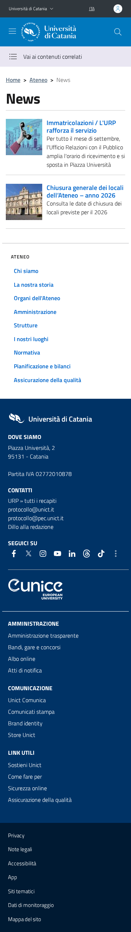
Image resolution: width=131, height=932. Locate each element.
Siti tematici (21, 891)
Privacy (16, 835)
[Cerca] (118, 32)
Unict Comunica (27, 700)
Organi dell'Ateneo (37, 298)
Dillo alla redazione (30, 526)
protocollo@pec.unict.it (36, 518)
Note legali (20, 849)
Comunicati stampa (31, 711)
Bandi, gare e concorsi (34, 647)
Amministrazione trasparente (43, 635)
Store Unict (21, 734)
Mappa (24, 919)
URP (13, 500)
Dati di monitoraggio (31, 905)
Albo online (21, 658)
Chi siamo (26, 270)
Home (13, 79)
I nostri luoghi (31, 339)
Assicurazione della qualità (47, 380)
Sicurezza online (27, 788)
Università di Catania (28, 8)
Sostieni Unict (24, 765)
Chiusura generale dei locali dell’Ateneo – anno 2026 (85, 191)
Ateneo (38, 79)
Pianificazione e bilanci (42, 366)
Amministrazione (35, 311)
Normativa (27, 352)
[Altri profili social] (116, 553)
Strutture (25, 325)
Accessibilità (22, 863)
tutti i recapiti (40, 500)
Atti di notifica (25, 670)
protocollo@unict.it (31, 509)
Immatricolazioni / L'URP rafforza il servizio (81, 126)
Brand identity (25, 723)
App (12, 877)
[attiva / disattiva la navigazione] (12, 31)
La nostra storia (33, 284)
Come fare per (25, 776)
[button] (51, 9)
